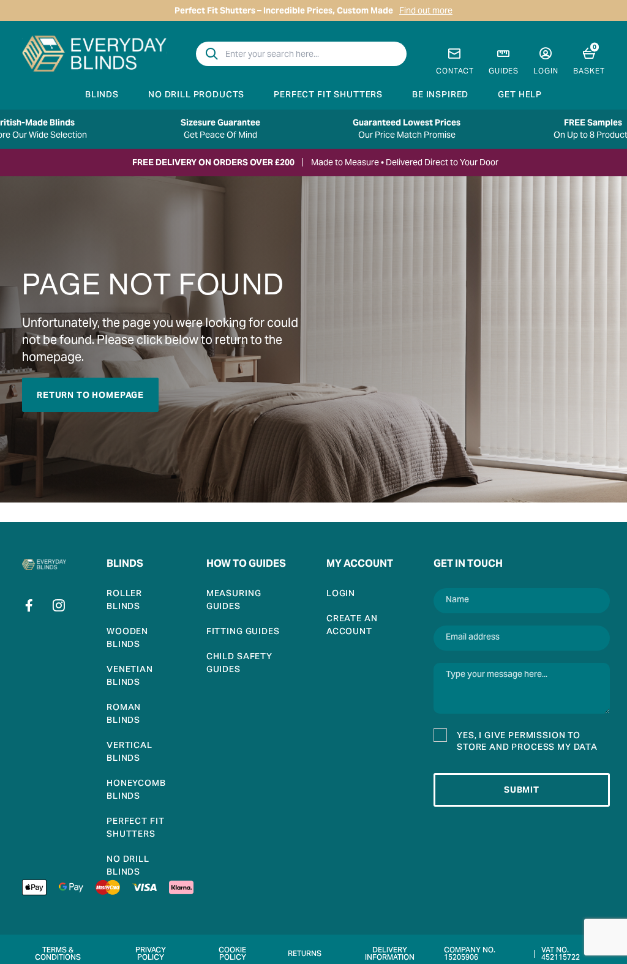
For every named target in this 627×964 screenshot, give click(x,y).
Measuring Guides (233, 601)
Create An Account (352, 626)
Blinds (102, 95)
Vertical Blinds (129, 753)
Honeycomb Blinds (136, 791)
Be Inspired (440, 95)
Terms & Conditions (58, 954)
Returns (304, 954)
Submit (521, 789)
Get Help (520, 95)
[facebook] (29, 605)
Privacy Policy (150, 954)
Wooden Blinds (127, 639)
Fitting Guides (243, 632)
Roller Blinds (124, 601)
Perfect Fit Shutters (328, 95)
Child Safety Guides (239, 664)
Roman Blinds (124, 715)
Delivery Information (390, 954)
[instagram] (58, 605)
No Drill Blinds (128, 867)
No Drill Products (196, 95)
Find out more (425, 10)
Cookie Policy (232, 954)
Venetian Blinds (130, 677)
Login (340, 594)
